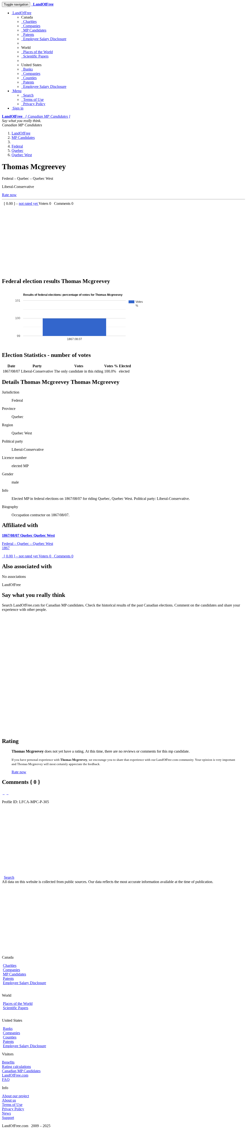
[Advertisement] (123, 239)
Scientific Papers (34, 56)
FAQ (6, 1080)
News (6, 1113)
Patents (27, 34)
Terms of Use (32, 99)
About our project (15, 1096)
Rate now (9, 195)
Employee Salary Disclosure (43, 39)
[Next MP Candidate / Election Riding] (7, 793)
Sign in (17, 108)
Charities (29, 21)
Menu (16, 91)
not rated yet (29, 203)
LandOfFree (21, 13)
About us (9, 1100)
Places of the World (37, 52)
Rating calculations (16, 1067)
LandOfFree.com (15, 1075)
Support (8, 1118)
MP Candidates (33, 30)
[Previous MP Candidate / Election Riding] (4, 793)
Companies (30, 26)
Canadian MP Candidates (21, 1071)
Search (27, 95)
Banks (27, 69)
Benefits (8, 1062)
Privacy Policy (33, 104)
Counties (29, 78)
